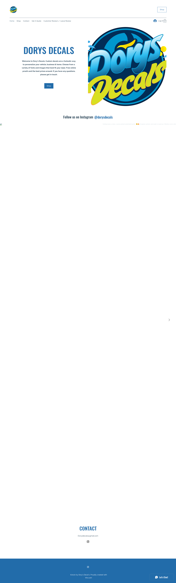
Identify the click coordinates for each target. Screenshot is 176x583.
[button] (164, 21)
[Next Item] (169, 320)
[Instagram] (88, 541)
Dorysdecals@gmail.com (88, 536)
